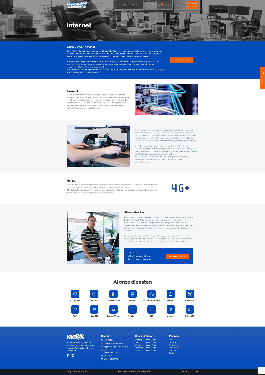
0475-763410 (192, 7)
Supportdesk (192, 3)
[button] (135, 5)
